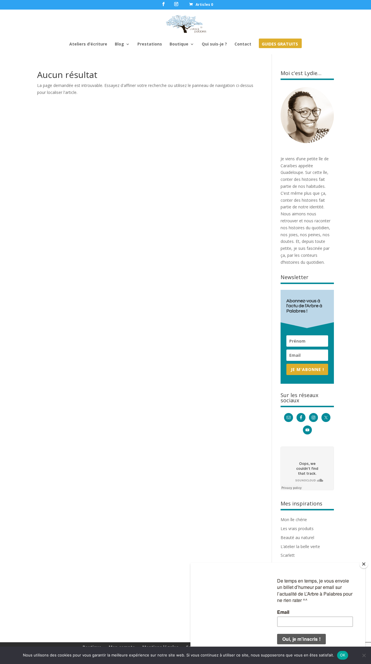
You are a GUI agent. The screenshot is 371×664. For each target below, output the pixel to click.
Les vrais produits (297, 528)
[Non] (364, 655)
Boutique (179, 44)
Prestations (149, 44)
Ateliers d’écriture (88, 44)
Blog (119, 44)
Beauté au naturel (297, 537)
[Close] (363, 564)
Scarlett (288, 555)
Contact (242, 44)
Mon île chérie (294, 519)
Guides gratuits (280, 44)
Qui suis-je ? (214, 44)
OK (342, 655)
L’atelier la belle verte (300, 546)
